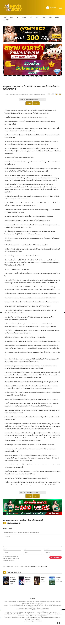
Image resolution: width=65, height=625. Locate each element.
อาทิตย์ (43, 17)
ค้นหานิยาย (53, 7)
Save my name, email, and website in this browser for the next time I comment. (11, 558)
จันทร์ (4, 17)
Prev (29, 103)
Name (4, 549)
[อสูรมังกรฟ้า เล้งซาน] (37, 580)
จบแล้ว (57, 17)
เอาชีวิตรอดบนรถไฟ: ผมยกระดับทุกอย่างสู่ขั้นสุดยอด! (13, 581)
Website (46, 549)
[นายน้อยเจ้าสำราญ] (52, 580)
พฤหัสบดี (24, 17)
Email (25, 549)
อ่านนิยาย (32, 598)
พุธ (17, 17)
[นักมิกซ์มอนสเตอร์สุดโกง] (21, 580)
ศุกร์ (31, 17)
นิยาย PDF (5, 20)
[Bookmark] (56, 94)
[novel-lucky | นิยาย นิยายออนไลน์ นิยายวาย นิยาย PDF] (13, 7)
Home (7, 94)
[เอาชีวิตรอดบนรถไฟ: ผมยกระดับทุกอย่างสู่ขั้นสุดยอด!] (6, 580)
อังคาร (11, 17)
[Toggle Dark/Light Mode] (60, 94)
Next (35, 103)
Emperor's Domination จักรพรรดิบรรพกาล (19, 94)
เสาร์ (37, 17)
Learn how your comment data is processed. (35, 566)
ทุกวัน (50, 17)
